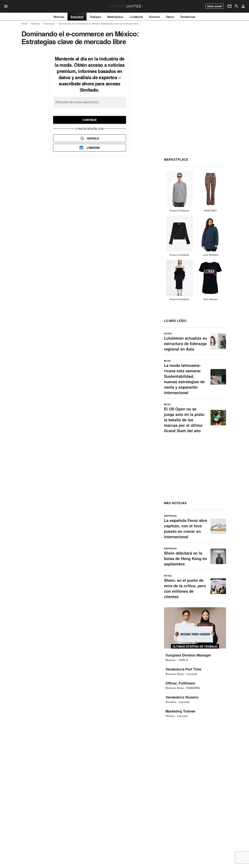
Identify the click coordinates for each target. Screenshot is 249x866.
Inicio (24, 23)
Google (93, 138)
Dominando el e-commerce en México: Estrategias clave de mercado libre (98, 23)
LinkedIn (93, 148)
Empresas (49, 23)
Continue (89, 120)
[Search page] (236, 6)
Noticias (35, 23)
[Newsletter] (229, 6)
